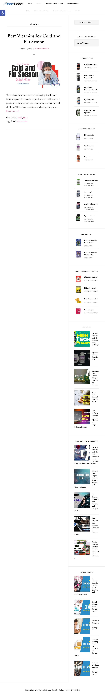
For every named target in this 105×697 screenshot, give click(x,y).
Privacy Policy (75, 690)
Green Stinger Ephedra (89, 111)
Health (19, 118)
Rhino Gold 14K (90, 288)
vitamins (24, 121)
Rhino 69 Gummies (91, 277)
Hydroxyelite (89, 135)
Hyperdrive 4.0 (89, 157)
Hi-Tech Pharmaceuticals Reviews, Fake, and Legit (95, 339)
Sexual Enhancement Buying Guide (95, 606)
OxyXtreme (88, 146)
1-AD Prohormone (91, 204)
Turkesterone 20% (91, 180)
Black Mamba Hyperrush (89, 76)
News (25, 118)
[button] (2, 13)
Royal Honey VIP (90, 299)
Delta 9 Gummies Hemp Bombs (90, 241)
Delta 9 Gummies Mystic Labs (90, 253)
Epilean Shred (89, 216)
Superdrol (88, 192)
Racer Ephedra (13, 3)
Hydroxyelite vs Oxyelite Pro (95, 355)
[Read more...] (12, 111)
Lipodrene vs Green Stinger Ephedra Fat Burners (95, 378)
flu (18, 121)
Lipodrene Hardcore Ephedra (91, 88)
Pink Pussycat (89, 310)
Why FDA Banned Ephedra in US (95, 397)
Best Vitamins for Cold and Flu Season (34, 39)
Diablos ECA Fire (90, 64)
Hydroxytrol (89, 99)
